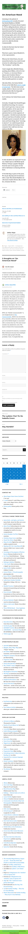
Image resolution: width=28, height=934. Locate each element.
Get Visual (6, 556)
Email (4, 382)
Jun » (21, 484)
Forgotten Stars (8, 659)
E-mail (6, 500)
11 (10, 472)
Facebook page (8, 626)
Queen (11, 250)
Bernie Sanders (14, 247)
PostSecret (7, 749)
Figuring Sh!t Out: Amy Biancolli (13, 546)
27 (17, 478)
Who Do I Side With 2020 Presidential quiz (12, 208)
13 (17, 472)
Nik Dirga (6, 673)
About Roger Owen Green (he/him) (13, 496)
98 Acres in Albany (9, 721)
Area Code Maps (8, 785)
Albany (6, 783)
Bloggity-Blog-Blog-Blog (11, 647)
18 (10, 475)
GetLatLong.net (8, 811)
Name (3, 375)
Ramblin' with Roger (7, 925)
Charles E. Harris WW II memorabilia (14, 862)
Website (4, 389)
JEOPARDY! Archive (9, 628)
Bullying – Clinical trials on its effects (14, 793)
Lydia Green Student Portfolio (12, 580)
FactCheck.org (8, 701)
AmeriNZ (6, 645)
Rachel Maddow (17, 250)
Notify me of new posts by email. (9, 402)
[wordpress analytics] (14, 905)
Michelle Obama (19, 248)
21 (20, 475)
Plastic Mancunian (9, 892)
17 (7, 475)
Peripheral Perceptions (10, 679)
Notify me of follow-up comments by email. (12, 398)
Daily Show (21, 247)
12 (14, 472)
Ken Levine (7, 739)
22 (24, 475)
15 (24, 472)
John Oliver (12, 248)
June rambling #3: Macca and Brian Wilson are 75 (13, 215)
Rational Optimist (9, 600)
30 (4, 481)
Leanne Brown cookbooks (11, 815)
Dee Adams (7, 651)
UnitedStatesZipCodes (10, 843)
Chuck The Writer (9, 540)
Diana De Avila (8, 542)
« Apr (6, 484)
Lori (5, 888)
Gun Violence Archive (10, 707)
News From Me (8, 741)
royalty (22, 250)
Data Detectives (8, 622)
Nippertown (7, 743)
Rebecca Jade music (9, 604)
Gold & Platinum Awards (10, 731)
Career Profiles (8, 797)
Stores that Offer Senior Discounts (13, 831)
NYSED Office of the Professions (13, 827)
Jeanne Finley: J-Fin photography (13, 572)
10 (7, 472)
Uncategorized (18, 245)
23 (4, 478)
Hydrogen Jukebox (9, 562)
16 (4, 475)
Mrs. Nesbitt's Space (9, 665)
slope (5, 880)
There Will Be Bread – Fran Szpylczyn (14, 608)
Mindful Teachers (9, 586)
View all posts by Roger (12, 240)
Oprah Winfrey (5, 250)
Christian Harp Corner (10, 538)
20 (17, 475)
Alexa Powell (7, 526)
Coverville (6, 729)
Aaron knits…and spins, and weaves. (14, 520)
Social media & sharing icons (10, 931)
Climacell (6, 799)
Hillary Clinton (5, 248)
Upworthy (6, 847)
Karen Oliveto (7, 576)
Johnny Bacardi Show (10, 663)
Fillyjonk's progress (9, 655)
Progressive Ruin (8, 751)
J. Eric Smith (7, 564)
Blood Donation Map (9, 789)
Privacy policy (7, 506)
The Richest (7, 769)
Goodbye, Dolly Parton (14, 864)
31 (7, 481)
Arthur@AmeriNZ (7, 21)
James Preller (7, 568)
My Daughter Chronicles (10, 671)
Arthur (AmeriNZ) (10, 285)
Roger (5, 245)
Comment (5, 354)
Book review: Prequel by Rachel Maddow (11, 222)
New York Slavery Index (10, 821)
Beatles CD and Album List (11, 725)
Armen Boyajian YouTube (11, 534)
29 (24, 478)
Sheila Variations (8, 761)
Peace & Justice (8, 592)
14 (20, 472)
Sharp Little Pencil (9, 683)
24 (7, 478)
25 (10, 478)
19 (14, 475)
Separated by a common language (13, 757)
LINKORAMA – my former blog (12, 630)
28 (20, 478)
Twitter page (7, 634)
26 (14, 478)
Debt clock (7, 809)
